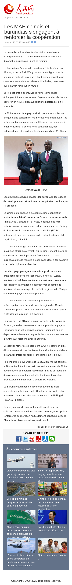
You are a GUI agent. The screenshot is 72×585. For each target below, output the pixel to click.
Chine (25, 17)
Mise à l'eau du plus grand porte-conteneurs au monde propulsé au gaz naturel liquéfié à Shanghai (20, 533)
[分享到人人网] (45, 439)
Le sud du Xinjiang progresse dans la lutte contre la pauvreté (19, 502)
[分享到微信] (52, 439)
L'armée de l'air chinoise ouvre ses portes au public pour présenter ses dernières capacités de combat (21, 562)
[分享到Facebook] (18, 439)
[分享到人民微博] (38, 439)
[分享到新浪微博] (32, 439)
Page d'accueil (12, 17)
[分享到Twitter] (25, 439)
